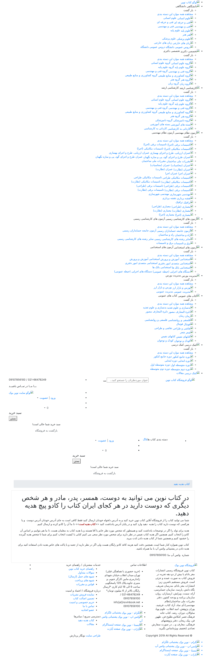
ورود (53, 397)
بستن (13, 418)
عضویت (44, 397)
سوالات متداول (86, 572)
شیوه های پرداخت (84, 580)
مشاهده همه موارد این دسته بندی (175, 14)
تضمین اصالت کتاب (83, 598)
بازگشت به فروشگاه (46, 430)
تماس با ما (88, 606)
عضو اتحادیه (87, 609)
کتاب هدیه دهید (182, 484)
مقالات (90, 624)
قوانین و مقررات (85, 584)
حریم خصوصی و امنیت (81, 602)
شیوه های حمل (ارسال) (81, 576)
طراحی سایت (93, 635)
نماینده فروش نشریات (82, 594)
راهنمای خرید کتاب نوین (81, 568)
